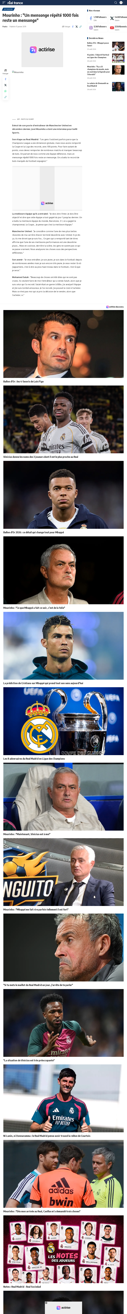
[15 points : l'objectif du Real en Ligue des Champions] (118, 58)
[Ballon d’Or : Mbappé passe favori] (118, 46)
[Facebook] (97, 18)
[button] (4, 2)
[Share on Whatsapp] (5, 91)
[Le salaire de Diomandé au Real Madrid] (118, 86)
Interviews (8, 9)
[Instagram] (97, 28)
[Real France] (16, 2)
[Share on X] (76, 27)
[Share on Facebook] (73, 27)
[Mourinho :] (118, 70)
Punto (4, 26)
